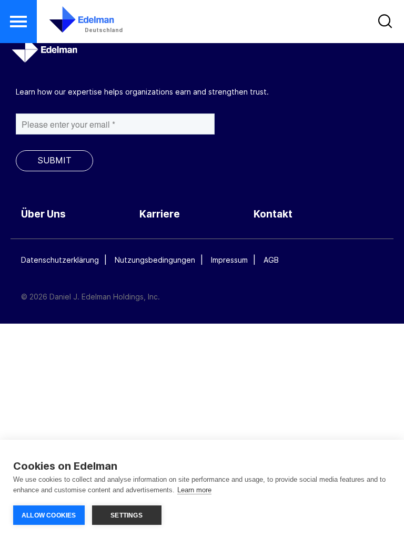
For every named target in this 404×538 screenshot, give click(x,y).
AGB (271, 259)
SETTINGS (126, 515)
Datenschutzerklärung (60, 259)
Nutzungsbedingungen (155, 259)
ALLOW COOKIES (49, 515)
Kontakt (273, 214)
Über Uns (43, 214)
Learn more (194, 490)
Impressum (229, 259)
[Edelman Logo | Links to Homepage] (66, 24)
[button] (18, 21)
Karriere (159, 214)
